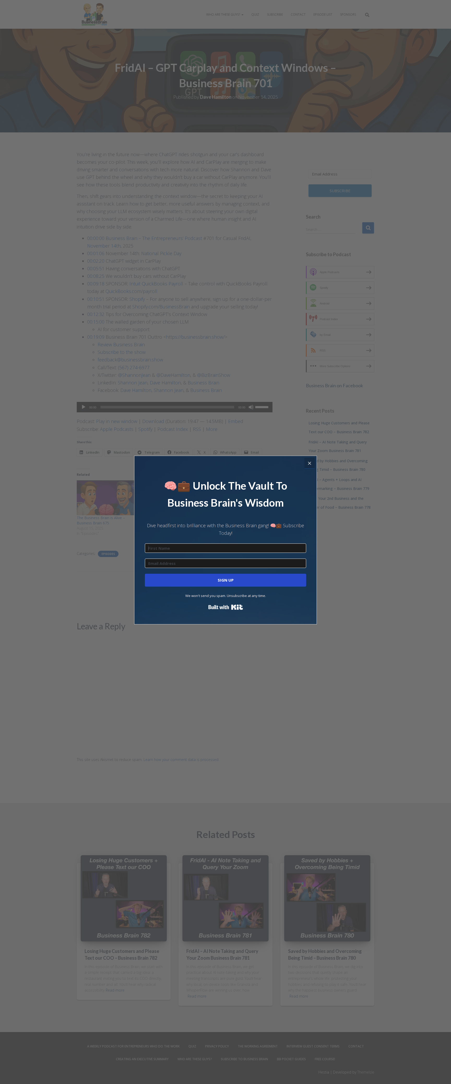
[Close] (309, 463)
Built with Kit (225, 607)
